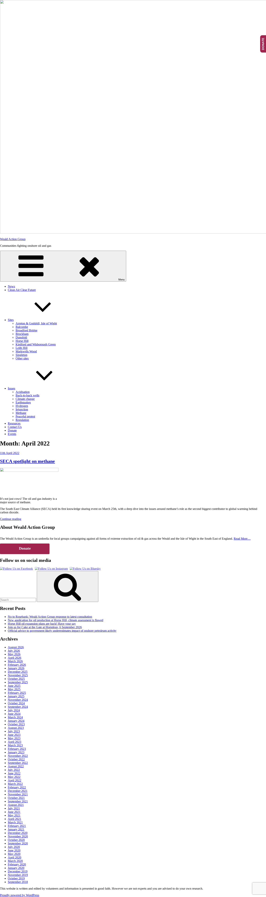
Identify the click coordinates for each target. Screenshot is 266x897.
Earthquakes (23, 402)
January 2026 (16, 668)
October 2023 (16, 724)
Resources (14, 423)
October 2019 (16, 878)
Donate (12, 430)
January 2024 (16, 720)
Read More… (242, 538)
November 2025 (18, 675)
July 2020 (14, 847)
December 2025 (17, 671)
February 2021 (17, 826)
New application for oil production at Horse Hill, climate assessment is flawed (55, 620)
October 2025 (16, 678)
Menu (121, 279)
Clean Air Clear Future (22, 290)
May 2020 (14, 854)
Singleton (21, 355)
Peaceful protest (25, 416)
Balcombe (22, 327)
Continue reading (10, 519)
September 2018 (18, 882)
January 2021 (16, 829)
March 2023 (15, 745)
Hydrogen (22, 406)
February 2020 (17, 864)
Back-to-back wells (27, 395)
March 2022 (15, 783)
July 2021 (14, 808)
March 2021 (15, 822)
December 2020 (17, 833)
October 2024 (16, 703)
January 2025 (16, 696)
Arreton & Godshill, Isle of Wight (36, 323)
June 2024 (14, 713)
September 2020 (18, 843)
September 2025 (18, 682)
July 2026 (14, 650)
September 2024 (18, 706)
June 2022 (14, 773)
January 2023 (16, 752)
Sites (11, 320)
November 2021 (18, 794)
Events (12, 434)
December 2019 (17, 871)
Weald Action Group (13, 239)
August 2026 (16, 647)
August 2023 (16, 727)
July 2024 (14, 710)
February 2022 (17, 787)
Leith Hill (21, 348)
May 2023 (14, 738)
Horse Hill (22, 341)
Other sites (22, 358)
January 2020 (16, 868)
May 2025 (14, 689)
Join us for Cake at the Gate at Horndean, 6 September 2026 (45, 627)
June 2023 (14, 734)
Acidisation (23, 392)
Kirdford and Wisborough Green (36, 344)
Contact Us (15, 427)
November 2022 (18, 755)
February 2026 (17, 664)
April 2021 (14, 819)
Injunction (22, 409)
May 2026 (14, 654)
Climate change (25, 399)
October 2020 (16, 840)
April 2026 (14, 657)
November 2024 (18, 699)
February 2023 (17, 748)
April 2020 (14, 857)
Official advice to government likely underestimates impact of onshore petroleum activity (62, 630)
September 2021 (18, 801)
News (11, 286)
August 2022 (16, 766)
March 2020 (15, 861)
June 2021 (14, 812)
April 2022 (14, 780)
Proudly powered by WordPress (19, 895)
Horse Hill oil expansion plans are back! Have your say (42, 623)
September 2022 (18, 762)
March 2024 (15, 717)
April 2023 (14, 741)
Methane (21, 413)
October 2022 (16, 759)
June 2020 (14, 850)
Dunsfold (21, 337)
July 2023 (14, 731)
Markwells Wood (26, 351)
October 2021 (16, 797)
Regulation (22, 420)
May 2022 (14, 776)
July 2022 (14, 769)
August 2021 (16, 805)
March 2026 (15, 661)
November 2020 (18, 836)
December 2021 (17, 790)
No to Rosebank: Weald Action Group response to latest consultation (50, 616)
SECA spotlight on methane (27, 461)
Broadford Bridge (26, 330)
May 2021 (14, 815)
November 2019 (18, 875)
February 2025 (17, 692)
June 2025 (14, 685)
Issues (11, 388)
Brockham (22, 334)
